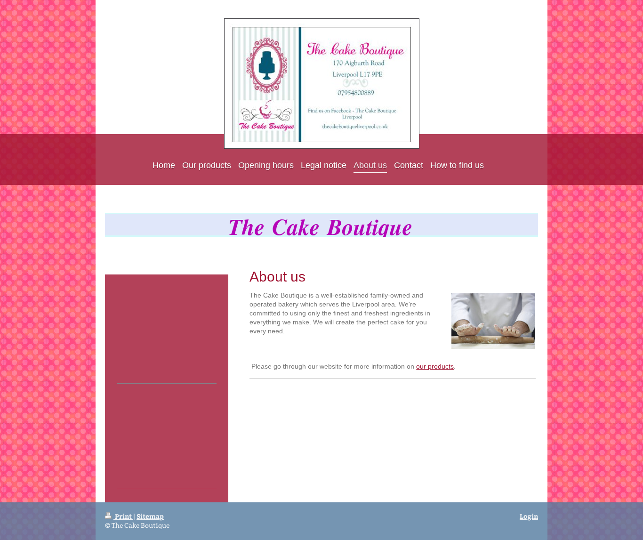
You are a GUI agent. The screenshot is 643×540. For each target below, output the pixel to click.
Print (123, 516)
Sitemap (150, 516)
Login (529, 516)
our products (435, 366)
